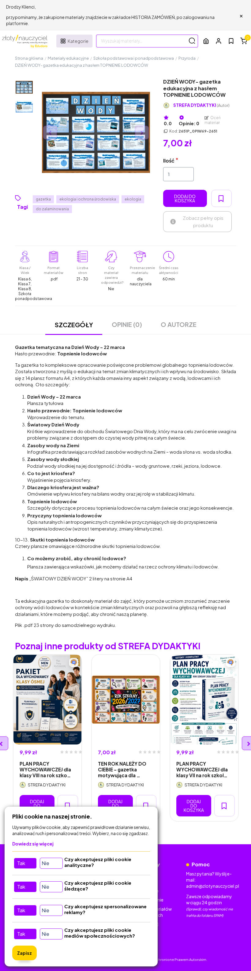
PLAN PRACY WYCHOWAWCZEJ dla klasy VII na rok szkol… (202, 769)
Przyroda (187, 58)
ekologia (133, 199)
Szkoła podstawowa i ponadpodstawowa (133, 58)
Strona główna (29, 58)
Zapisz (24, 953)
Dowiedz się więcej (33, 843)
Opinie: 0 (189, 123)
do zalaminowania (52, 209)
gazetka (43, 199)
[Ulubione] (231, 41)
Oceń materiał (212, 120)
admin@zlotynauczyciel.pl (212, 886)
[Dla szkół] (206, 40)
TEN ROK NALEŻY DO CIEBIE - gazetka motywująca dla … (122, 769)
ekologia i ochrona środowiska (87, 199)
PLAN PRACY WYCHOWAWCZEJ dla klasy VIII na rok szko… (45, 769)
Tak (21, 863)
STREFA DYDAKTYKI (201, 105)
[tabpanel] (47, 738)
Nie (45, 863)
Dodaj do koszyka (185, 198)
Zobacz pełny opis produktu (203, 221)
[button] (218, 40)
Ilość (168, 160)
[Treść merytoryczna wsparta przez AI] (73, 662)
